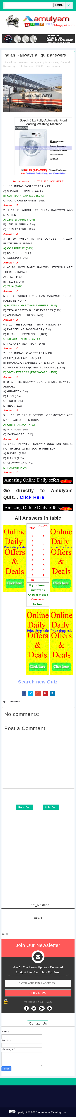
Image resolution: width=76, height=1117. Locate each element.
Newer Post (24, 807)
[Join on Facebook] (26, 1008)
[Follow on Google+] (41, 1008)
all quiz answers (19, 62)
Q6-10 (40, 66)
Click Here (32, 497)
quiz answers (54, 66)
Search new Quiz (38, 681)
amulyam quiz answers (44, 62)
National (29, 66)
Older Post (50, 807)
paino (5, 933)
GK (20, 66)
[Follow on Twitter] (34, 1008)
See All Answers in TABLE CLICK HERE (37, 181)
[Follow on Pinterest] (49, 1008)
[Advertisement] (38, 860)
